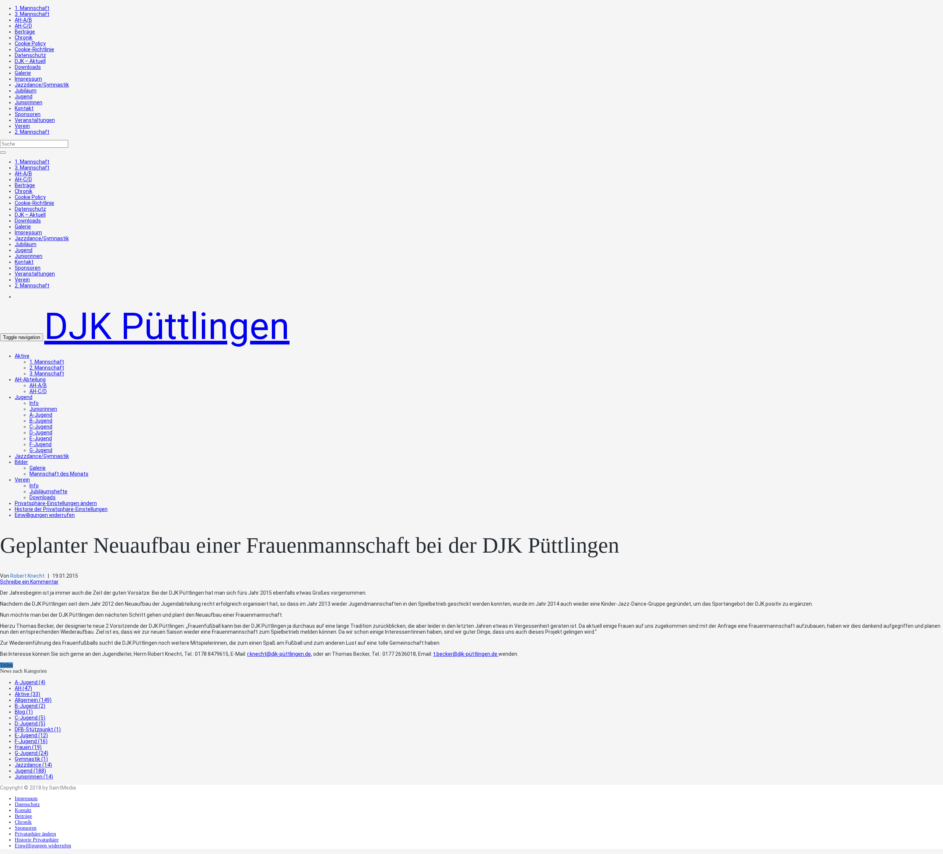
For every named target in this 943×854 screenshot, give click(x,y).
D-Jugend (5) (30, 724)
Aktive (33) (27, 694)
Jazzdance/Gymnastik (42, 85)
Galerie (23, 73)
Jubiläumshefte (48, 491)
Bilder (21, 462)
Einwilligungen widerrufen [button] (45, 515)
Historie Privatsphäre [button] (37, 840)
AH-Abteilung (30, 379)
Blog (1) (24, 712)
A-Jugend (40, 415)
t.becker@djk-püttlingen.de (465, 654)
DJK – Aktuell (30, 61)
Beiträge (25, 32)
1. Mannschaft (32, 8)
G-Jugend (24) (31, 753)
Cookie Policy (30, 43)
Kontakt (24, 108)
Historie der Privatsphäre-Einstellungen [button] (61, 509)
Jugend (23, 96)
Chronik (23, 38)
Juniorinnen (28, 102)
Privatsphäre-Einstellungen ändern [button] (56, 503)
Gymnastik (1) (31, 759)
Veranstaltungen (35, 120)
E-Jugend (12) (31, 735)
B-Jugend (40, 421)
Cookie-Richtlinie (34, 49)
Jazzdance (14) (33, 765)
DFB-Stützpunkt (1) (38, 729)
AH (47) (23, 688)
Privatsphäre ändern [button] (35, 834)
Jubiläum (25, 91)
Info (34, 403)
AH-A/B (23, 20)
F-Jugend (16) (31, 741)
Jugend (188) (30, 771)
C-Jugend (40, 427)
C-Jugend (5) (30, 718)
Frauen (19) (28, 747)
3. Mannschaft (32, 14)
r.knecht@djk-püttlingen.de (279, 654)
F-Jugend (40, 444)
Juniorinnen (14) (34, 777)
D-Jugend (40, 432)
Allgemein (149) (33, 700)
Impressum (28, 79)
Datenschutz (30, 55)
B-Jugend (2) (30, 706)
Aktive (22, 356)
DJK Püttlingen (167, 326)
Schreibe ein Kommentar (29, 582)
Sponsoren (28, 114)
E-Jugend (40, 438)
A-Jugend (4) (30, 682)
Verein (22, 126)
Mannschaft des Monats (58, 474)
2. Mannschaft (32, 132)
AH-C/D (23, 26)
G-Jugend (40, 450)
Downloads (28, 67)
